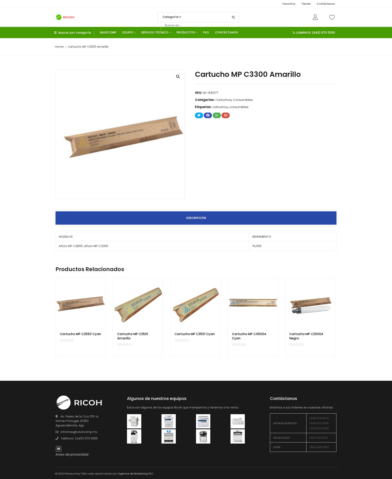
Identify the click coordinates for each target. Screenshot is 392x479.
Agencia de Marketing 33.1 (135, 474)
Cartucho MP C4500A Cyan (249, 336)
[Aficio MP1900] (238, 436)
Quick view (99, 294)
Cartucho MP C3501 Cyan (195, 334)
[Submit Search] (233, 17)
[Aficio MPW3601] (168, 436)
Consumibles (243, 100)
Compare (99, 284)
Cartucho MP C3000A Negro (306, 336)
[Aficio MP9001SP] (134, 436)
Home (59, 47)
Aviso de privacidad (72, 454)
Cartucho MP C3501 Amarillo (132, 336)
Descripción (196, 218)
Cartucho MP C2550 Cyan (80, 334)
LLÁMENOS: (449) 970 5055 (315, 33)
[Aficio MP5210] (168, 421)
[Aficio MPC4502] (238, 421)
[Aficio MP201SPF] (134, 421)
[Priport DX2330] (203, 421)
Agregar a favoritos (99, 305)
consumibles (238, 107)
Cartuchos (223, 100)
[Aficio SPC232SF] (203, 436)
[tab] (196, 218)
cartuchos (220, 107)
